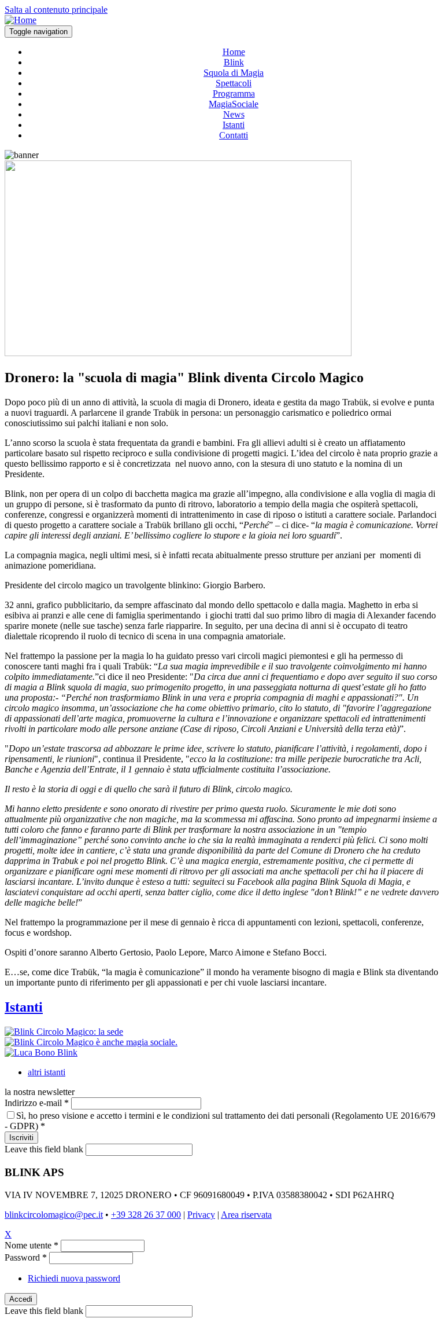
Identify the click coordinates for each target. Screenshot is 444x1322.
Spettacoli (233, 83)
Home (234, 52)
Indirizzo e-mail (37, 1103)
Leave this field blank (44, 1149)
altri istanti (46, 1072)
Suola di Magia (234, 73)
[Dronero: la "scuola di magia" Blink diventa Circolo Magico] (178, 353)
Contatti (233, 135)
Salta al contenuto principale (56, 9)
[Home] (20, 20)
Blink (234, 62)
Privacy (201, 1215)
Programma (234, 93)
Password (26, 1257)
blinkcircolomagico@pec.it (54, 1215)
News (234, 114)
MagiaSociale (233, 104)
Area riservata (246, 1215)
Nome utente (31, 1245)
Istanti (234, 125)
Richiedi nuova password (74, 1278)
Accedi (20, 1299)
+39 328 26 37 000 (146, 1215)
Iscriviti (21, 1137)
